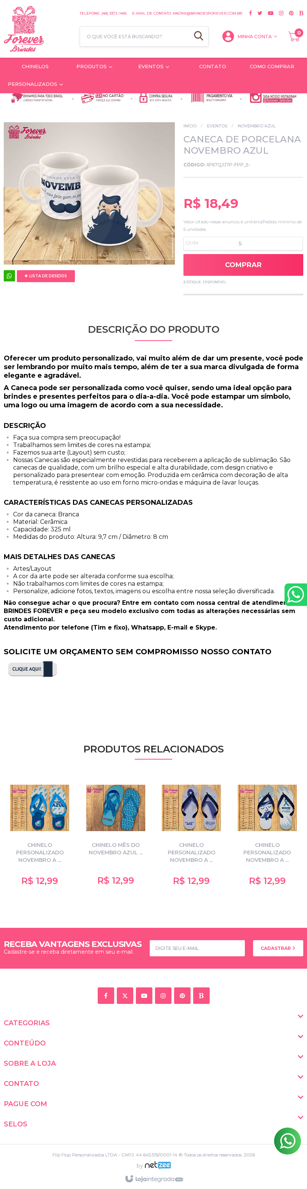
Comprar (243, 265)
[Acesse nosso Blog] (298, 13)
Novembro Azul (257, 126)
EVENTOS (217, 126)
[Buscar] (199, 36)
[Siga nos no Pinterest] (288, 13)
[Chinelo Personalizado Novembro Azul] (40, 834)
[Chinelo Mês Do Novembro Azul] (116, 834)
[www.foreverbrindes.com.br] (38, 29)
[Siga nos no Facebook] (250, 13)
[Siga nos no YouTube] (145, 996)
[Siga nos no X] (257, 13)
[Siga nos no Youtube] (267, 13)
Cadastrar (276, 948)
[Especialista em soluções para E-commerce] (158, 1168)
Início (190, 126)
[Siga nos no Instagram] (278, 13)
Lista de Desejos (47, 276)
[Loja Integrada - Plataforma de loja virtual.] (154, 1179)
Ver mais (44, 872)
